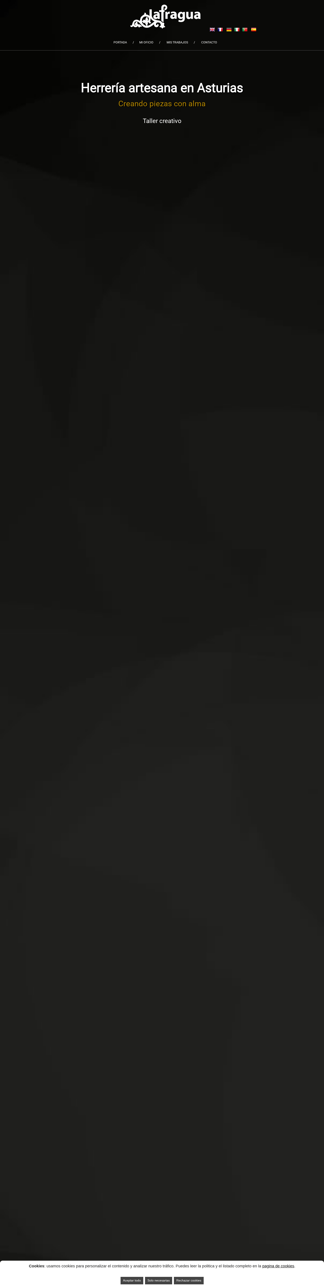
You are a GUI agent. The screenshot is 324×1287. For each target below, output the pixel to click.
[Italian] (237, 29)
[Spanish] (254, 29)
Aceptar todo (132, 1280)
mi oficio (146, 42)
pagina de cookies (278, 1266)
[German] (229, 29)
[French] (220, 29)
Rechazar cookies (188, 1280)
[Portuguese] (245, 29)
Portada (120, 42)
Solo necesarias (158, 1280)
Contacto (209, 42)
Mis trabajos (177, 42)
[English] (212, 29)
